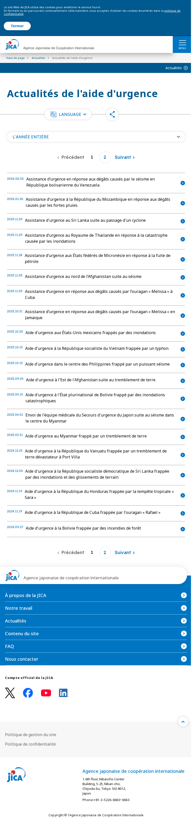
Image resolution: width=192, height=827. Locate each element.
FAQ (9, 646)
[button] (68, 114)
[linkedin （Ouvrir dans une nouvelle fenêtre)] (64, 693)
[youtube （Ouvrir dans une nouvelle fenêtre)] (46, 693)
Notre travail (18, 608)
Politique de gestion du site (30, 734)
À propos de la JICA (25, 595)
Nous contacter (21, 659)
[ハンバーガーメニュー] (182, 42)
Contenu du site (22, 633)
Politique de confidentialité (30, 744)
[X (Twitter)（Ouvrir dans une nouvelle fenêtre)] (10, 693)
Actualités (174, 67)
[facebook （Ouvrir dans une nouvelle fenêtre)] (28, 693)
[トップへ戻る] (183, 722)
